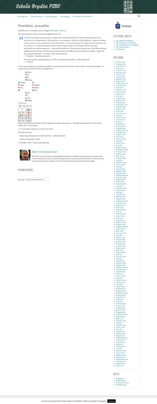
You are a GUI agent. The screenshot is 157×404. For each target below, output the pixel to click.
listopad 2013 (120, 291)
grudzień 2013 (120, 289)
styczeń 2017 (120, 220)
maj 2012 (119, 323)
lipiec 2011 (119, 344)
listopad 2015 (120, 244)
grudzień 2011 (120, 334)
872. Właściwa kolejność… (125, 41)
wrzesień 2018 (121, 177)
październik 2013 (122, 293)
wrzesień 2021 (121, 107)
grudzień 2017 (121, 197)
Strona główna (22, 16)
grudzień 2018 (121, 171)
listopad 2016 (120, 224)
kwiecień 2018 (121, 188)
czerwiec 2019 (121, 158)
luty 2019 (119, 167)
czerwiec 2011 (121, 346)
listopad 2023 (120, 64)
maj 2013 (119, 301)
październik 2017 (122, 201)
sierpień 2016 (120, 229)
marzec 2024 (120, 62)
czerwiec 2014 (121, 276)
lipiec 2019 (119, 156)
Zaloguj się (120, 378)
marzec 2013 (120, 306)
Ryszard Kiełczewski (48, 152)
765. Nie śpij (120, 49)
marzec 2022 (120, 94)
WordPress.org (121, 385)
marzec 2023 (120, 75)
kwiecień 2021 (121, 117)
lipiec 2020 (120, 137)
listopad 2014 (120, 265)
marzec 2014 (120, 282)
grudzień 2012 (121, 310)
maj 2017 (119, 212)
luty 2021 (119, 122)
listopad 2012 (120, 312)
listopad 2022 (120, 81)
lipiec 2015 (119, 250)
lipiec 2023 (119, 68)
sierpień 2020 (120, 135)
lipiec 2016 (119, 231)
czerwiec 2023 (121, 70)
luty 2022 (119, 96)
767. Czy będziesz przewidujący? (127, 45)
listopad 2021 (120, 103)
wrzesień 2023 (121, 66)
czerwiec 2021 (121, 113)
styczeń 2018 (120, 194)
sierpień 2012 (120, 316)
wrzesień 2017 (121, 203)
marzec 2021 (120, 120)
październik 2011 (122, 338)
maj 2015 (119, 254)
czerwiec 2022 (121, 90)
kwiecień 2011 (121, 351)
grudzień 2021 (121, 100)
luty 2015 (119, 259)
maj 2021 (119, 115)
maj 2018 (119, 186)
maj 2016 (119, 235)
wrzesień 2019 (121, 152)
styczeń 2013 (120, 308)
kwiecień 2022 (121, 92)
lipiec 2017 (119, 207)
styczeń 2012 (120, 331)
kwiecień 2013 (121, 304)
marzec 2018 (120, 190)
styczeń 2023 (120, 77)
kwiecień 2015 (121, 257)
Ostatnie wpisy (36, 16)
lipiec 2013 (119, 299)
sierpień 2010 (120, 363)
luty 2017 (119, 218)
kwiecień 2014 (121, 280)
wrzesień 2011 (121, 340)
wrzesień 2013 (121, 295)
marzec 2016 (120, 237)
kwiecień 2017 (121, 214)
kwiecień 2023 (121, 73)
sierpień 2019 (120, 154)
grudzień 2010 (121, 355)
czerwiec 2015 (121, 252)
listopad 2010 (120, 357)
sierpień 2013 (120, 297)
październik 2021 (122, 105)
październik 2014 (122, 267)
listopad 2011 (120, 336)
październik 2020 (122, 130)
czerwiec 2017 (121, 209)
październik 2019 (122, 150)
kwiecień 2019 (121, 162)
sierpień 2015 (120, 248)
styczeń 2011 (120, 353)
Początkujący (65, 16)
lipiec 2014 (119, 274)
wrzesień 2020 (121, 132)
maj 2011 (119, 349)
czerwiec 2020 (121, 139)
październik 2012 (122, 314)
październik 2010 (122, 359)
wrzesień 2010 (121, 361)
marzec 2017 (120, 216)
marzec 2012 (120, 327)
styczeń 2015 (120, 261)
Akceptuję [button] (111, 401)
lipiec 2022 (119, 88)
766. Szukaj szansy (122, 47)
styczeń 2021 (120, 124)
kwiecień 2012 (121, 325)
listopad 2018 (120, 173)
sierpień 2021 (120, 109)
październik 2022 (122, 83)
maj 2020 (119, 141)
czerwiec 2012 (121, 321)
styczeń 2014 (120, 286)
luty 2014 (119, 284)
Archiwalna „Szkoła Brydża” (82, 16)
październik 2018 (122, 175)
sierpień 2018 (120, 180)
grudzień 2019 (121, 147)
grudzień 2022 (121, 79)
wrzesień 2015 (121, 246)
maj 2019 (119, 160)
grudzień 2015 (120, 242)
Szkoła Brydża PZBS (38, 6)
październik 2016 (122, 227)
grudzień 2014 (121, 263)
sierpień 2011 (120, 342)
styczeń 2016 (120, 239)
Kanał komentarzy (122, 383)
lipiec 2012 (119, 319)
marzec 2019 (120, 165)
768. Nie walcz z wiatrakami (126, 43)
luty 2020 (119, 145)
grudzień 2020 (121, 126)
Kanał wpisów (121, 381)
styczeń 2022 (120, 98)
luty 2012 (119, 329)
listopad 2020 (121, 128)
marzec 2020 (120, 143)
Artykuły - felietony (59, 31)
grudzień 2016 (121, 222)
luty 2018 (119, 192)
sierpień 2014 (120, 272)
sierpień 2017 (120, 205)
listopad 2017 (120, 199)
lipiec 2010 (119, 366)
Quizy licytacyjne (51, 16)
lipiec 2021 (119, 111)
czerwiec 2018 (121, 184)
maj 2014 (119, 278)
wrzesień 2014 (121, 269)
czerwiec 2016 (121, 233)
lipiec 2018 (119, 182)
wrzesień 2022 (121, 85)
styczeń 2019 (120, 169)
